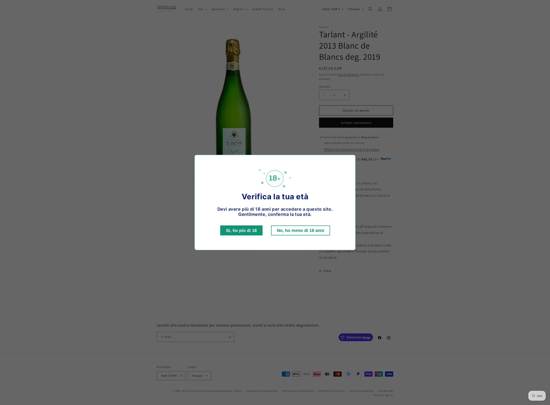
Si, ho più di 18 (241, 230)
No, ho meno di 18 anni (300, 230)
